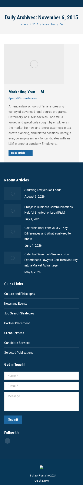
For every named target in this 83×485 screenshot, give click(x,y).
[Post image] (12, 193)
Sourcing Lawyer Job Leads (42, 190)
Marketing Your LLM (26, 91)
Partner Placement (17, 323)
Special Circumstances (23, 98)
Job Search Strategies (19, 313)
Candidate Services (17, 343)
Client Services (14, 333)
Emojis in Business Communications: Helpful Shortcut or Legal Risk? (48, 209)
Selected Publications (18, 352)
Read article (18, 152)
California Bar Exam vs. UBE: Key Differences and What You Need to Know (47, 233)
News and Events (15, 303)
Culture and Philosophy (19, 293)
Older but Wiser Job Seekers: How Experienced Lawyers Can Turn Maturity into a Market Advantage (51, 260)
